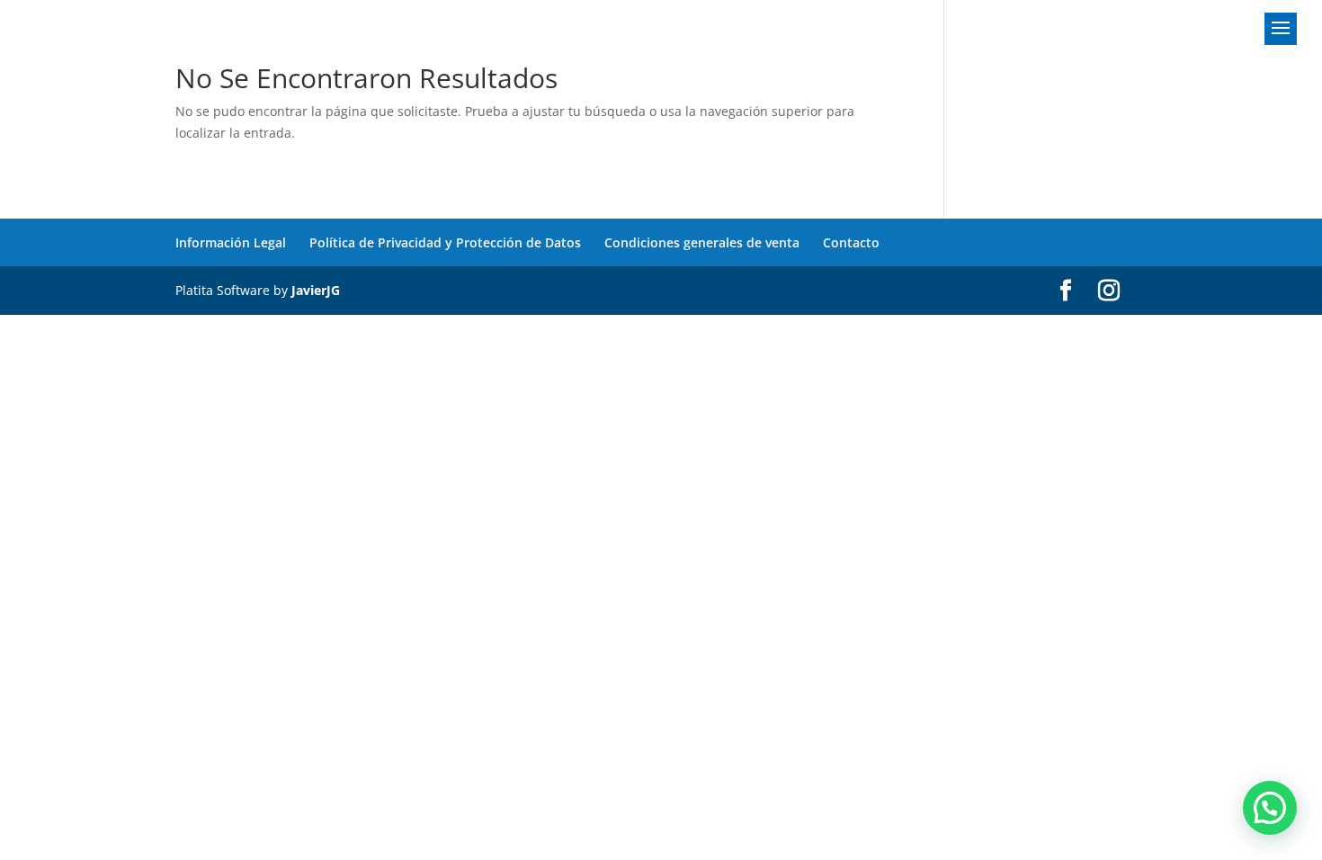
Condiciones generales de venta (701, 242)
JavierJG (315, 290)
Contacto (851, 242)
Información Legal (230, 242)
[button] (1270, 808)
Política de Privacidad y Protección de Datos (445, 242)
